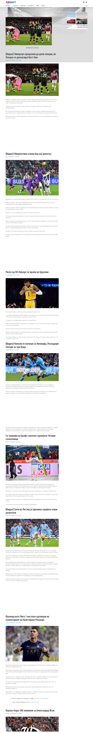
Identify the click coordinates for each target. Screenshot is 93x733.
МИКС (37, 5)
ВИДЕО (43, 5)
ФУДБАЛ (8, 5)
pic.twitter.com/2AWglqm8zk (41, 698)
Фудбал (7, 60)
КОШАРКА (23, 5)
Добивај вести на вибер (32, 47)
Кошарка (8, 275)
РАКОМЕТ (15, 5)
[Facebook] (84, 2)
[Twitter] (86, 2)
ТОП (10, 60)
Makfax (13, 60)
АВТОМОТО (31, 5)
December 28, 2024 (34, 702)
